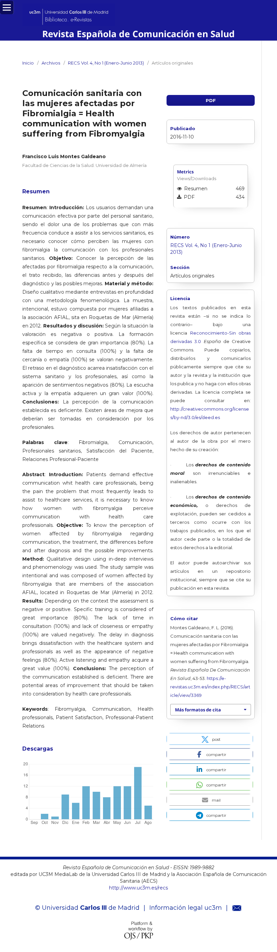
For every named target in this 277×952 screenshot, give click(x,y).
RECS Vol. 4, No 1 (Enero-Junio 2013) (106, 63)
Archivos (51, 63)
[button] (210, 739)
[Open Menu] (7, 7)
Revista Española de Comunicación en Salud (138, 34)
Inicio (28, 63)
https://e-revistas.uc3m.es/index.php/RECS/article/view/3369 (210, 687)
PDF (211, 100)
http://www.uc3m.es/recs (138, 888)
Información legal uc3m (185, 907)
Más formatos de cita (198, 710)
